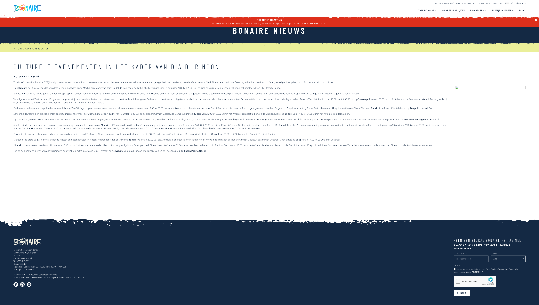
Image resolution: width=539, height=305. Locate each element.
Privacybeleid (19, 277)
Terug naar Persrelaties (33, 48)
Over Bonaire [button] (426, 10)
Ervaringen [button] (477, 10)
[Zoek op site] (512, 3)
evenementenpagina (415, 119)
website (119, 150)
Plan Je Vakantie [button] (501, 10)
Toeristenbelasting (443, 3)
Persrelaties (484, 3)
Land (494, 253)
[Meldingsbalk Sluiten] (536, 20)
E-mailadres (460, 253)
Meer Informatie (312, 23)
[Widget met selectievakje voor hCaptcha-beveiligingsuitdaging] (475, 281)
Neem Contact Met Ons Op (71, 277)
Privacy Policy (477, 272)
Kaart (495, 3)
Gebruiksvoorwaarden (36, 277)
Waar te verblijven (453, 10)
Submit (461, 293)
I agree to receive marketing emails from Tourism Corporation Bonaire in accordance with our (486, 270)
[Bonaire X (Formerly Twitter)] (15, 284)
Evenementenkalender (466, 3)
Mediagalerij (52, 277)
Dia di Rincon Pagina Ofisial (191, 150)
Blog (522, 10)
